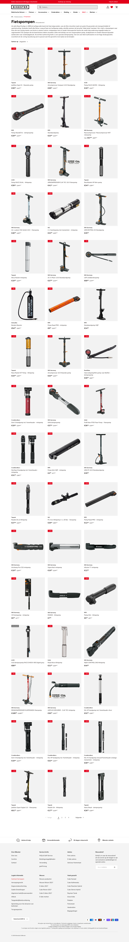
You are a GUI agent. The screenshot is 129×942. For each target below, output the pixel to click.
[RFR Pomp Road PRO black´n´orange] (101, 499)
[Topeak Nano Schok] (101, 786)
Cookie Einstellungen (18, 889)
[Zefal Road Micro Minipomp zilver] (64, 642)
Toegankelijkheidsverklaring (20, 900)
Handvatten (71, 907)
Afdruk (13, 897)
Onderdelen (55, 12)
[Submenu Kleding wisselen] (70, 12)
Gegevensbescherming (19, 886)
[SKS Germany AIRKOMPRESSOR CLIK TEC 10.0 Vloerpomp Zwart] (64, 161)
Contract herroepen (17, 879)
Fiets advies (71, 855)
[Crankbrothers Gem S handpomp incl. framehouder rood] (28, 402)
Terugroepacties (16, 909)
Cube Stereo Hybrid (73, 889)
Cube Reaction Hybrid (74, 886)
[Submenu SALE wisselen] (87, 12)
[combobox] (67, 7)
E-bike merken (44, 897)
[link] (48, 817)
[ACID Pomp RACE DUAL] (28, 161)
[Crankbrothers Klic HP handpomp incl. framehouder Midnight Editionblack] (64, 737)
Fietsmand (70, 904)
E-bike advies (71, 859)
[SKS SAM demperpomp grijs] (64, 402)
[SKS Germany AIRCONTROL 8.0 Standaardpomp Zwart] (101, 209)
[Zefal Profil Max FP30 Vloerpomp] (101, 402)
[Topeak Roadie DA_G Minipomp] (28, 499)
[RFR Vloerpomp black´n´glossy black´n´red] (64, 112)
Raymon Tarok (72, 893)
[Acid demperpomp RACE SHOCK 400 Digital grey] (28, 642)
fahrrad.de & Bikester (20, 935)
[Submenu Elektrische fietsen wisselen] (26, 12)
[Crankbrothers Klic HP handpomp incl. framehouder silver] (101, 689)
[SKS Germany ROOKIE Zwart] (64, 594)
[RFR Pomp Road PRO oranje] (64, 304)
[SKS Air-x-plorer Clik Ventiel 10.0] (28, 209)
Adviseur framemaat (74, 863)
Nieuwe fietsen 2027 (46, 882)
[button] (112, 7)
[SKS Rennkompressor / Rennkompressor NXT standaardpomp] (101, 112)
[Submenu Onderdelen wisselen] (61, 12)
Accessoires (42, 12)
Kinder (75, 12)
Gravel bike (71, 897)
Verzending (43, 863)
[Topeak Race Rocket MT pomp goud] (28, 352)
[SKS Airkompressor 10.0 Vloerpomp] (64, 352)
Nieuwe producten (45, 879)
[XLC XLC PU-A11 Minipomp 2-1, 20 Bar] (64, 499)
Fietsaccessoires (18, 16)
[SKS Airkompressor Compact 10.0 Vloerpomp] (64, 64)
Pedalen (70, 900)
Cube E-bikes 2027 (45, 893)
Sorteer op (14, 41)
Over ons (14, 855)
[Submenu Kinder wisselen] (79, 12)
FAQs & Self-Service (46, 855)
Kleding (66, 12)
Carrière (14, 859)
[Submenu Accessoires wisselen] (48, 12)
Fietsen (31, 12)
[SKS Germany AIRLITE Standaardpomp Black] (101, 449)
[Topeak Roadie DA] (64, 786)
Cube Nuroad (71, 879)
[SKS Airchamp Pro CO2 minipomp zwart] (28, 546)
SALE (84, 12)
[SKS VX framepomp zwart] (28, 594)
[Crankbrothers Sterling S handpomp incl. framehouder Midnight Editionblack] (28, 449)
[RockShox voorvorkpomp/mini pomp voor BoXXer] (101, 352)
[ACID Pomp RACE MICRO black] (101, 64)
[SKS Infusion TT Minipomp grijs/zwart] (101, 546)
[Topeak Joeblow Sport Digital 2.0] (28, 786)
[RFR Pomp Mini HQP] (64, 449)
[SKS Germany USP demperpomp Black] (101, 257)
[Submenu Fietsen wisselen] (35, 12)
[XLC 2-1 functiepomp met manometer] (64, 209)
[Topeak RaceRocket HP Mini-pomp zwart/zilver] (101, 161)
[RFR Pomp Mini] (101, 594)
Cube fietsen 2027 (45, 889)
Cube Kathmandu (73, 882)
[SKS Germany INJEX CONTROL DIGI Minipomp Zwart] (101, 642)
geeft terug (43, 866)
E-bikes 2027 (43, 886)
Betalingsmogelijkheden (47, 859)
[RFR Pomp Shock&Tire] (28, 112)
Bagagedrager (72, 911)
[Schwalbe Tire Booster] (28, 304)
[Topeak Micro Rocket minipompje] (28, 257)
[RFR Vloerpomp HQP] (101, 304)
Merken (92, 12)
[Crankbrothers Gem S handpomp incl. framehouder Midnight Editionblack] (28, 737)
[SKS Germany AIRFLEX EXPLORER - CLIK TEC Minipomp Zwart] (64, 689)
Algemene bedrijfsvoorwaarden (21, 893)
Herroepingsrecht (17, 882)
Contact (13, 863)
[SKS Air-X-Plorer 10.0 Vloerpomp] (64, 257)
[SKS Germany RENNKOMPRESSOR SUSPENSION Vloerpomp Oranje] (28, 689)
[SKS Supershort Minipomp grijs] (64, 546)
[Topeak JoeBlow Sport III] (28, 64)
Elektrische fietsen (18, 12)
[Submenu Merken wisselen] (96, 12)
